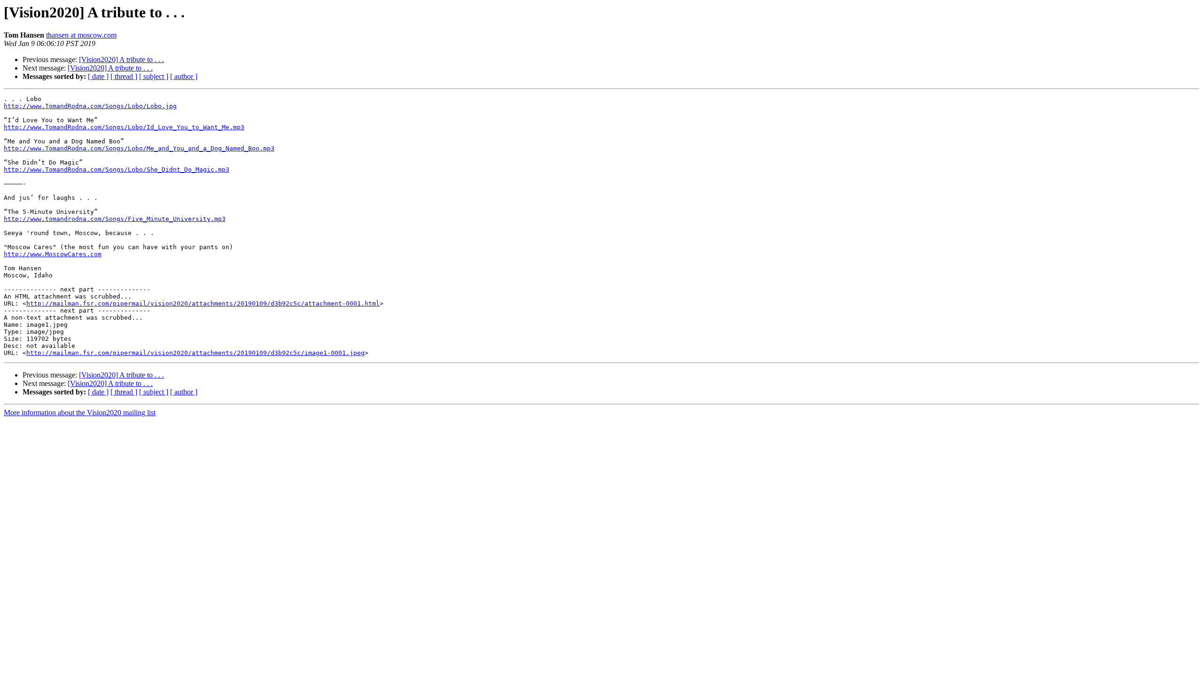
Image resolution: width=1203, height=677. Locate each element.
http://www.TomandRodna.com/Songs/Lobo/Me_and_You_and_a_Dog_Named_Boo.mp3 (139, 148)
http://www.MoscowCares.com (53, 254)
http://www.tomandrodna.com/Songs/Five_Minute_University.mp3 (115, 218)
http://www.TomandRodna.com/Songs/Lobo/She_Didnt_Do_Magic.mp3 (116, 169)
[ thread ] (123, 76)
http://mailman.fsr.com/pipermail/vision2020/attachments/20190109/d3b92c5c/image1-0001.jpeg (195, 352)
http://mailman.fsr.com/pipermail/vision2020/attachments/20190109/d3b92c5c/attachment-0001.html (203, 303)
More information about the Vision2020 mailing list (80, 413)
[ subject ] (153, 76)
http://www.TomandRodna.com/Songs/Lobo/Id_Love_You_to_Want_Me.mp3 (124, 127)
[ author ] (183, 76)
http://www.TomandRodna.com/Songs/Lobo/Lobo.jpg (90, 106)
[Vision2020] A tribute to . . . (121, 59)
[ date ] (98, 76)
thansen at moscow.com (81, 35)
